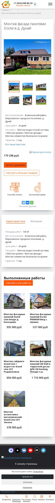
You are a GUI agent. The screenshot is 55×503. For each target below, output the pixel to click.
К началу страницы (26, 463)
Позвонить (6, 499)
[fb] (11, 450)
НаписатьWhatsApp (16, 500)
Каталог (41, 499)
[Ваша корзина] (42, 4)
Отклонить (27, 482)
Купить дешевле (15, 165)
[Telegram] (23, 202)
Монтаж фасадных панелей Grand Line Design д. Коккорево (14, 318)
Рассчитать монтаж (26, 500)
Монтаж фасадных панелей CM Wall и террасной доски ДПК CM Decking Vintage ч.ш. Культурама (40, 368)
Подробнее (38, 471)
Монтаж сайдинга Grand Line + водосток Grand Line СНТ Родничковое (14, 366)
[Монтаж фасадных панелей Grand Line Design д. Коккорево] (14, 301)
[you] (30, 450)
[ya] (17, 450)
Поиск (34, 499)
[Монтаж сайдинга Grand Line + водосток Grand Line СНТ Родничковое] (14, 348)
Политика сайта (8, 491)
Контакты (50, 499)
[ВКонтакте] (27, 202)
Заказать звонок (23, 5)
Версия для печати (41, 152)
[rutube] (36, 450)
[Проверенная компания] (16, 457)
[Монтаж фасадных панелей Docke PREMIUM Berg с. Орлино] (40, 301)
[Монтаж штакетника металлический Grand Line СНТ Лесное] (14, 398)
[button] (23, 3)
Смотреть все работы (18, 283)
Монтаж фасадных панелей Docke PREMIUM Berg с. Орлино (40, 318)
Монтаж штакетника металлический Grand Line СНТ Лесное (13, 417)
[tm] (43, 450)
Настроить (27, 487)
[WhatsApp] (31, 202)
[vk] (24, 450)
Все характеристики (15, 144)
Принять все (27, 476)
